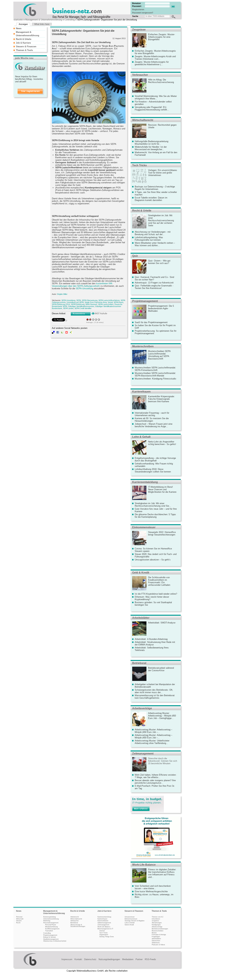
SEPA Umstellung (68, 300)
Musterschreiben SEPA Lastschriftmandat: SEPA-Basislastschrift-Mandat (155, 374)
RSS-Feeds (150, 959)
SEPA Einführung (78, 304)
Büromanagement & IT (105, 929)
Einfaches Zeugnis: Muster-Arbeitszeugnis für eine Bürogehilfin (161, 37)
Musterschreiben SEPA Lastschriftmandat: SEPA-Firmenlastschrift (155, 368)
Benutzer (136, 3)
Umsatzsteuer (130, 917)
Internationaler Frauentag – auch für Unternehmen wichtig (152, 414)
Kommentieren (79, 314)
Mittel (93, 319)
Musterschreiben (143, 346)
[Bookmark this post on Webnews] (66, 333)
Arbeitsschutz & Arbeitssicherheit (54, 941)
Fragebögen (156, 936)
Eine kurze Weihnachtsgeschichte (151, 891)
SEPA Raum (118, 302)
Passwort (136, 6)
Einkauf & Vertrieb (49, 937)
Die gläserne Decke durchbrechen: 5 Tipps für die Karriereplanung (155, 515)
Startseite (18, 19)
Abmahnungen (157, 923)
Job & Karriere (23, 43)
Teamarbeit (49, 931)
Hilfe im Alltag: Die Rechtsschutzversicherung (161, 80)
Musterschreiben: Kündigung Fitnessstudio (155, 378)
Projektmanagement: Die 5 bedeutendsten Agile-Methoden (161, 308)
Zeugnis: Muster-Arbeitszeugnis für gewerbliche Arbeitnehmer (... (152, 63)
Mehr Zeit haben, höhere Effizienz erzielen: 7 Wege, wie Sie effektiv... (155, 776)
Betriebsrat (139, 663)
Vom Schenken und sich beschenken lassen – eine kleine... (153, 887)
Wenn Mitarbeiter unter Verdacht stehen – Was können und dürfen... (155, 244)
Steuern (19, 921)
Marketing (46, 921)
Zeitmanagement (142, 753)
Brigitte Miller (62, 294)
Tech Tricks (139, 165)
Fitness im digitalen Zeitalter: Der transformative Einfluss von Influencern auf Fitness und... (162, 873)
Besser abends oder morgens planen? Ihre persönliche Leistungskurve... (155, 781)
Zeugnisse (139, 29)
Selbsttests (156, 943)
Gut (96, 319)
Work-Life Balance (104, 927)
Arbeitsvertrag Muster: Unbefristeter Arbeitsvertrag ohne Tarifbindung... (152, 741)
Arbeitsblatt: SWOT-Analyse (161, 622)
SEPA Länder (68, 308)
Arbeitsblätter (140, 617)
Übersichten (156, 940)
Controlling (69, 19)
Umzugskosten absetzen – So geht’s (153, 559)
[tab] (29, 28)
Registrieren (138, 9)
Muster (154, 933)
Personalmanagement (50, 923)
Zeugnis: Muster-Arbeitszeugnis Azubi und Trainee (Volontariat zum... (155, 57)
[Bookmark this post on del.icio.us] (53, 333)
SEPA (78, 300)
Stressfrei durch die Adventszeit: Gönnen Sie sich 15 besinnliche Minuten (162, 761)
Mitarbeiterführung (51, 927)
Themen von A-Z (157, 917)
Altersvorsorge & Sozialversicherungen (77, 925)
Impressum (66, 959)
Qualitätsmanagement (51, 939)
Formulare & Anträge (159, 934)
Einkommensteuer (143, 527)
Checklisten (156, 919)
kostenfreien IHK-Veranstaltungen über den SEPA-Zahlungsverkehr (82, 284)
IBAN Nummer (91, 304)
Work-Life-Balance (144, 864)
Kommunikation (103, 921)
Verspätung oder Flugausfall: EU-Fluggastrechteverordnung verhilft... (152, 108)
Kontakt (78, 959)
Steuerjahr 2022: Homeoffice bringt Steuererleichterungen (162, 533)
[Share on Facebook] (57, 333)
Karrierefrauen (141, 391)
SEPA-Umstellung (84, 288)
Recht (18, 923)
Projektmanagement (145, 301)
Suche (135, 16)
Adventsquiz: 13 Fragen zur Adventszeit (154, 282)
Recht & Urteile (23, 39)
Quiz (135, 255)
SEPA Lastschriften (105, 304)
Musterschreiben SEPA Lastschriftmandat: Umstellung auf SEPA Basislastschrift (159, 355)
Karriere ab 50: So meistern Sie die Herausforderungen (152, 419)
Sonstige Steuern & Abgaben (134, 921)
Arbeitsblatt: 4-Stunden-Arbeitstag (151, 639)
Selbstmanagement (104, 923)
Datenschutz (90, 959)
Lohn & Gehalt (141, 436)
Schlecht (90, 319)
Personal (19, 917)
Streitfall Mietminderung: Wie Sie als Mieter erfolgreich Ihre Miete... (156, 97)
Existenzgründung (49, 917)
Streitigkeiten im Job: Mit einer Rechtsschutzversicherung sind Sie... (153, 504)
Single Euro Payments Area (96, 302)
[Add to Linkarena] (62, 333)
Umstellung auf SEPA (75, 302)
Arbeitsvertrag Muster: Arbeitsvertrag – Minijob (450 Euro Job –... (153, 730)
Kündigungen (156, 925)
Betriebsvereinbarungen (160, 929)
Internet (102, 931)
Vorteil (110, 302)
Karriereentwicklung (145, 482)
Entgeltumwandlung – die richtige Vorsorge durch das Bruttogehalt (155, 459)
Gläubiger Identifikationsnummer (81, 306)
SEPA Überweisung (89, 300)
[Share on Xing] (71, 333)
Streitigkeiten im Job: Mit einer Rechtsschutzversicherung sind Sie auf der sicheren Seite (161, 220)
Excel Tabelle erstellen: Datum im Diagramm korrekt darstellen (151, 198)
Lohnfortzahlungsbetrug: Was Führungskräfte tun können (149, 238)
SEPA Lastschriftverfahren (109, 300)
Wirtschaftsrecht (142, 120)
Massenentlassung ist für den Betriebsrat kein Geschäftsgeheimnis (155, 696)
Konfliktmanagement (52, 929)
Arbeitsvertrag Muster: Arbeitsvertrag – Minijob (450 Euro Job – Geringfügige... (162, 715)
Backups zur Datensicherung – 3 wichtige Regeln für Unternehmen (155, 187)
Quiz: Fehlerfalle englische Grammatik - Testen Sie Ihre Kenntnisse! (154, 286)
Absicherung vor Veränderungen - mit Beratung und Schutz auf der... (153, 233)
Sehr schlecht (87, 319)
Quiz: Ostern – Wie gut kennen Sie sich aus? (159, 261)
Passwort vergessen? (142, 13)
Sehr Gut (99, 319)
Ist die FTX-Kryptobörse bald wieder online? (156, 594)
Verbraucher (140, 74)
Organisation (103, 934)
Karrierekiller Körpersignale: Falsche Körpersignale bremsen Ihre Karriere (161, 399)
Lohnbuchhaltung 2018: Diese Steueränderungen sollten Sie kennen (153, 470)
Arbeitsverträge (142, 708)
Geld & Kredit (140, 572)
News (18, 28)
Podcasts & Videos (158, 945)
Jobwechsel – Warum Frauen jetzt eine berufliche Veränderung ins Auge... (153, 425)
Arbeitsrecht (74, 917)
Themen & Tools (24, 50)
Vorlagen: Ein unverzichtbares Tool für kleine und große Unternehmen (162, 172)
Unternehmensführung (51, 919)
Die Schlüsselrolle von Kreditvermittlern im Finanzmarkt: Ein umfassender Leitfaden (159, 581)
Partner (139, 959)
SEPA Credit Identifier (83, 308)
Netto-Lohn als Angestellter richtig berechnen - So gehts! (162, 442)
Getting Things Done (106, 936)
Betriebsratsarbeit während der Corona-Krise (161, 669)
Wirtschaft (19, 919)
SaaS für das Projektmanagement (151, 322)
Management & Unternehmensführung (43, 19)
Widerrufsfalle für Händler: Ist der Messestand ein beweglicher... (151, 148)
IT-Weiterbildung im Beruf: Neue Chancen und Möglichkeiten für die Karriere (162, 489)
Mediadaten (127, 959)
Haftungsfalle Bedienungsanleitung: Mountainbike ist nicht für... (152, 142)
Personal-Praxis (50, 925)
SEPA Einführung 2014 (61, 304)
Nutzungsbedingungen (109, 959)
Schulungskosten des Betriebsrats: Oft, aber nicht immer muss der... (154, 691)
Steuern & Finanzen (26, 46)
